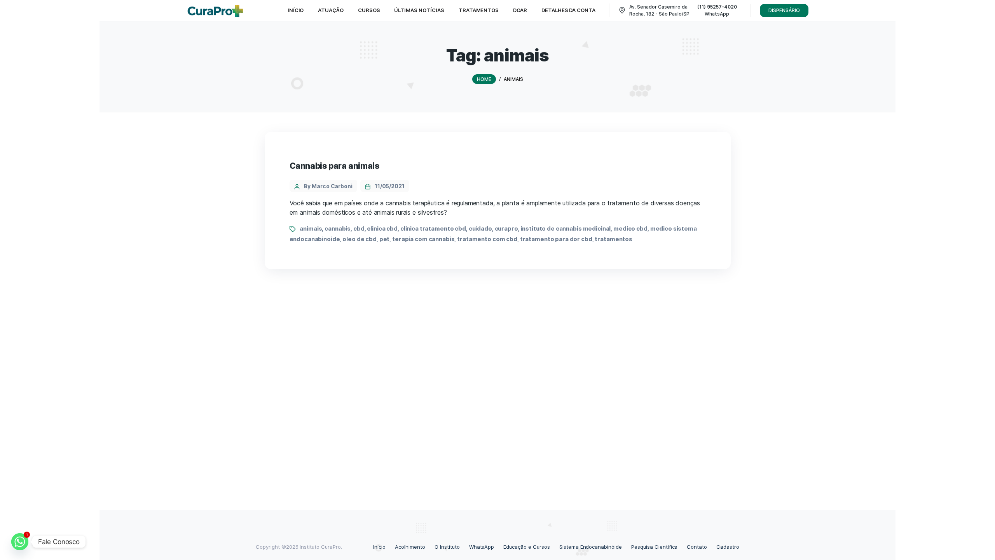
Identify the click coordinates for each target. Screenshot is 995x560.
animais (311, 228)
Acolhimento (410, 547)
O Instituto (447, 547)
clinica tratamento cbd (433, 228)
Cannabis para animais (334, 166)
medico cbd (630, 228)
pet (384, 239)
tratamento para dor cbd (556, 239)
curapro (506, 228)
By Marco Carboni (328, 186)
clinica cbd (382, 228)
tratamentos (613, 239)
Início (379, 547)
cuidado (480, 228)
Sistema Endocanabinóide (590, 547)
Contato (697, 547)
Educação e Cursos (526, 547)
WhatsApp (481, 547)
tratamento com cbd (487, 239)
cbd (359, 228)
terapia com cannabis (423, 239)
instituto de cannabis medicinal (566, 228)
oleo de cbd (359, 239)
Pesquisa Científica (654, 547)
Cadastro (727, 547)
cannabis (338, 228)
